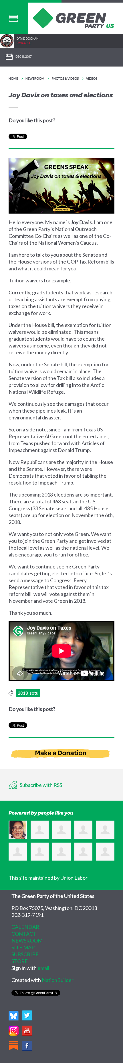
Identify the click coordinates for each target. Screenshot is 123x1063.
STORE (19, 961)
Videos (91, 78)
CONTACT (23, 934)
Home (13, 78)
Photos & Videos (65, 78)
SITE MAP (23, 947)
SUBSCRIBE (25, 954)
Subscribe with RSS (40, 785)
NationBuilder (58, 980)
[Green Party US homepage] (73, 17)
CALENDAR (25, 927)
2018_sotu (28, 693)
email (43, 968)
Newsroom (34, 78)
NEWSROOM (27, 940)
